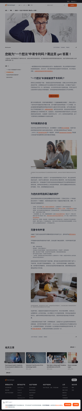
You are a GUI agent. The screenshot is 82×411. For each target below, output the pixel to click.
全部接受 (76, 404)
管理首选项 (67, 404)
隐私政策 (58, 405)
